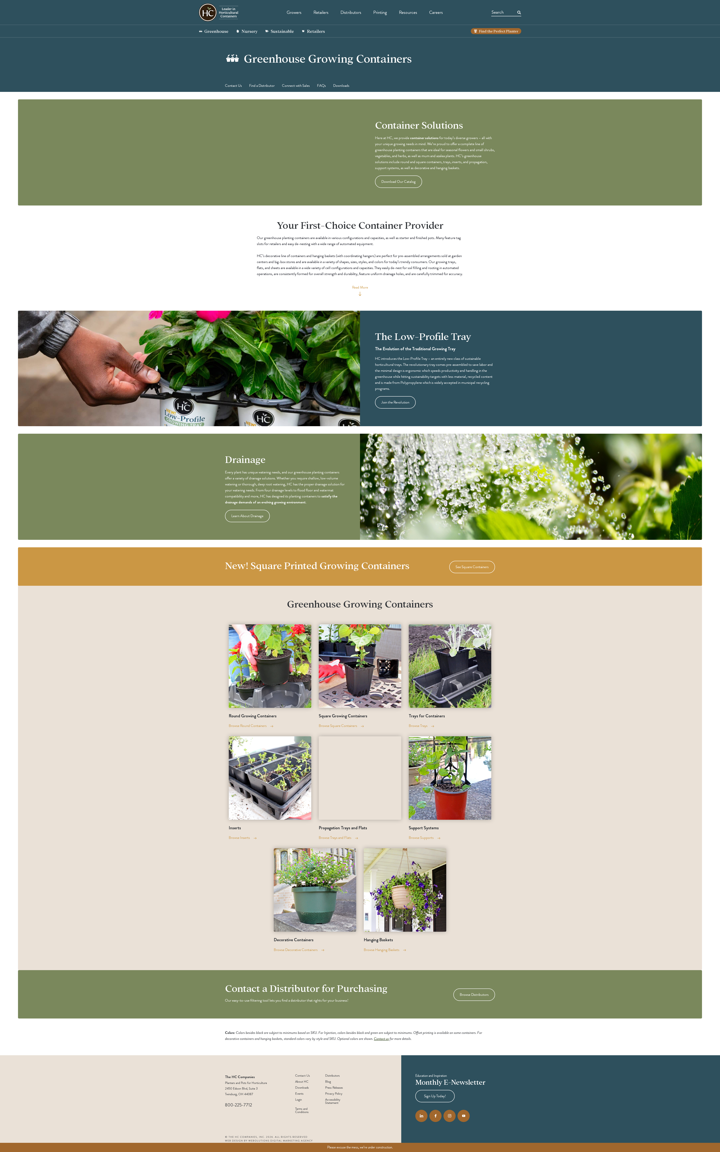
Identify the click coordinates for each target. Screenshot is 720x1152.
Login (298, 1099)
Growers (294, 12)
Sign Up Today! (435, 1096)
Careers (436, 12)
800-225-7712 (238, 1105)
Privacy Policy (333, 1093)
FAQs (321, 85)
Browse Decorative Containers (296, 949)
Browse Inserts (239, 838)
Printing (380, 12)
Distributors (332, 1075)
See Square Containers (472, 567)
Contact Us (233, 85)
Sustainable (282, 31)
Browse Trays (418, 725)
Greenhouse (216, 31)
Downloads (341, 85)
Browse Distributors (474, 994)
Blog (328, 1081)
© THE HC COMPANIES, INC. (245, 1137)
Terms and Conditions (302, 1110)
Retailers (321, 12)
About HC (301, 1081)
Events (299, 1093)
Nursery (250, 31)
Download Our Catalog (398, 181)
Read (360, 287)
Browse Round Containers (248, 725)
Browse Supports (421, 838)
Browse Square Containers (338, 725)
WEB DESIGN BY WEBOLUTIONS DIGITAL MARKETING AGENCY (269, 1140)
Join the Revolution (395, 402)
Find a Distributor (262, 85)
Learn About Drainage (247, 516)
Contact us (381, 1038)
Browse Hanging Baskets (381, 949)
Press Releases (334, 1087)
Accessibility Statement (332, 1101)
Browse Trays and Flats (335, 838)
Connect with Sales (296, 85)
